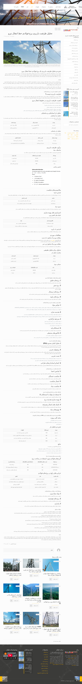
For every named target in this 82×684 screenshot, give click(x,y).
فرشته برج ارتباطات (74, 42)
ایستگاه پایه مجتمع (44, 668)
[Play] (15, 658)
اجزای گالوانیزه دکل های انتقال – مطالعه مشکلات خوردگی (52, 630)
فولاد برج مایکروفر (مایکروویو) (73, 58)
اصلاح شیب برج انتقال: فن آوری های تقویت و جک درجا (32, 570)
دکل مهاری (76, 72)
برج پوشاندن (76, 64)
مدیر (52, 550)
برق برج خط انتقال (75, 53)
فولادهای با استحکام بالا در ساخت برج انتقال (14, 595)
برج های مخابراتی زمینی (73, 45)
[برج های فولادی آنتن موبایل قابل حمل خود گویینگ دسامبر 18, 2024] (81, 678)
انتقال (73, 658)
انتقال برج (53, 240)
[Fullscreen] (4, 658)
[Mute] (6, 658)
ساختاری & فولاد (73, 655)
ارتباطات (69, 658)
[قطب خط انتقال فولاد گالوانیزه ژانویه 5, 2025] (1, 678)
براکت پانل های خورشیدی (73, 77)
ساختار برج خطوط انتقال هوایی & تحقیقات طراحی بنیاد (52, 574)
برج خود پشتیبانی (75, 56)
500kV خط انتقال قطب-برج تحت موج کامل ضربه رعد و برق (32, 627)
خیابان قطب (76, 80)
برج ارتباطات (76, 39)
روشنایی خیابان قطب (44, 663)
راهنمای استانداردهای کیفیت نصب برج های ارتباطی (13, 574)
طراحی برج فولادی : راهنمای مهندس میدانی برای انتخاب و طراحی (33, 600)
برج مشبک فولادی (75, 61)
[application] (10, 655)
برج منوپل (76, 69)
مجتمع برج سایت (75, 48)
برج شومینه (76, 66)
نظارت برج (46, 656)
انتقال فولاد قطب (74, 83)
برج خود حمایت (45, 661)
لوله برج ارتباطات (74, 50)
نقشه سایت (74, 665)
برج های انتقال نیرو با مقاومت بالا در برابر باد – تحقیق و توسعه (12, 627)
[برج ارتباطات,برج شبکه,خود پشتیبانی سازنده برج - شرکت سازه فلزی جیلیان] (70, 7)
